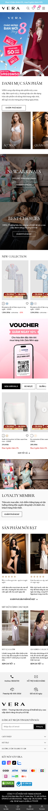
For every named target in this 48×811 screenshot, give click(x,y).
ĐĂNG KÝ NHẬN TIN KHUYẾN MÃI (20, 720)
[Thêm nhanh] (25, 297)
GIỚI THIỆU (7, 736)
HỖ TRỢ (5, 742)
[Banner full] (24, 348)
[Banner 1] (24, 42)
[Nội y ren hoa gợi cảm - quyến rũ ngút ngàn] (15, 554)
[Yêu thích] (27, 303)
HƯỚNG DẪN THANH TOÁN (14, 749)
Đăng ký (39, 727)
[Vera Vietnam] (13, 704)
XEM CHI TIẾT (7, 664)
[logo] (11, 8)
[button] (44, 276)
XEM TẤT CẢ (23, 453)
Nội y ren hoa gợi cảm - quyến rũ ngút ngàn (14, 581)
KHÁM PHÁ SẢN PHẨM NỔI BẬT (22, 599)
